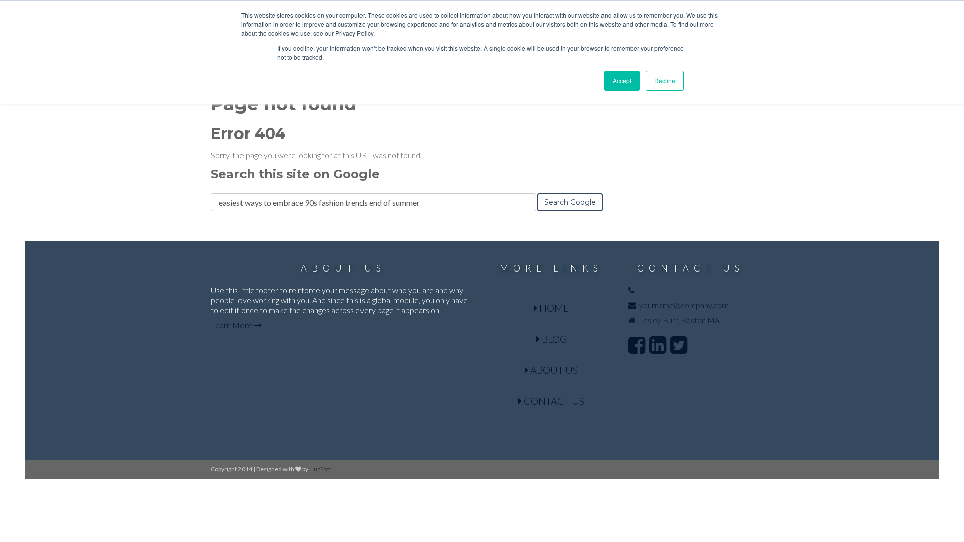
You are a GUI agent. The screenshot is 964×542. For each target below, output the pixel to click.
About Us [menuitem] (553, 370)
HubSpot (320, 469)
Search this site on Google (295, 174)
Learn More (232, 325)
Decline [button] (664, 80)
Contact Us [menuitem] (553, 401)
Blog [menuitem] (553, 339)
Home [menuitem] (553, 308)
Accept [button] (622, 80)
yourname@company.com (684, 305)
